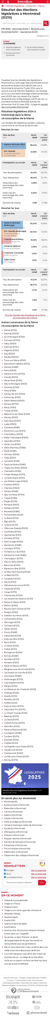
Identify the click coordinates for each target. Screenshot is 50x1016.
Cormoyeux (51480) (12, 676)
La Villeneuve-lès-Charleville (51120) (20, 689)
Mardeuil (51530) (11, 357)
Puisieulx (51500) (11, 484)
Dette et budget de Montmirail (18, 822)
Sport (8, 874)
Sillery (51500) (10, 343)
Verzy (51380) (10, 390)
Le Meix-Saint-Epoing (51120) (17, 572)
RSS (29, 980)
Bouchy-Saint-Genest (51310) (17, 609)
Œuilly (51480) (10, 451)
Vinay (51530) (10, 458)
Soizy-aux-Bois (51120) (14, 639)
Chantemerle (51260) (13, 753)
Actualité (10, 870)
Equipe (22, 978)
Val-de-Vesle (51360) (13, 380)
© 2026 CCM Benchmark (38, 985)
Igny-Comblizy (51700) (14, 494)
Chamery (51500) (11, 488)
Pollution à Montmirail (14, 835)
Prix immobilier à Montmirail (17, 848)
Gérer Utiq (43, 983)
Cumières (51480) (12, 427)
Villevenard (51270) (12, 636)
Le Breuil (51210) (11, 518)
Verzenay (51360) (11, 387)
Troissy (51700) (11, 411)
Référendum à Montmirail (16, 852)
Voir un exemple (38, 870)
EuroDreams (10, 927)
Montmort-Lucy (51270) (14, 431)
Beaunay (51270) (11, 716)
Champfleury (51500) (13, 434)
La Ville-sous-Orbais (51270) (16, 756)
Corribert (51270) (11, 736)
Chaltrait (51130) (11, 743)
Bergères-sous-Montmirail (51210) (19, 669)
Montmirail (31, 47)
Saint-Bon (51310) (12, 726)
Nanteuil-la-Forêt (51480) (15, 555)
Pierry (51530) (10, 370)
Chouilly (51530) (11, 377)
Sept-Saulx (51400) (12, 421)
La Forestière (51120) (13, 619)
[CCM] (37, 997)
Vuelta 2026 (9, 920)
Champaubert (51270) (14, 683)
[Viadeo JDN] (37, 1007)
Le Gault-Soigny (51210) (14, 478)
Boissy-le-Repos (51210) (14, 602)
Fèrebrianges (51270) (13, 679)
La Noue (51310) (11, 525)
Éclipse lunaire (11, 907)
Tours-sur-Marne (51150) (15, 360)
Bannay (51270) (11, 760)
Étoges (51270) (10, 501)
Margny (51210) (10, 686)
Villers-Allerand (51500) (14, 400)
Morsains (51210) (11, 662)
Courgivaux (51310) (12, 578)
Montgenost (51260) (13, 652)
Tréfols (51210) (10, 649)
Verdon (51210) (10, 629)
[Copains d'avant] (13, 1007)
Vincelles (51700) (11, 538)
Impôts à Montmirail (13, 818)
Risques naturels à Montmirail (17, 838)
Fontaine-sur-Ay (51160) (14, 552)
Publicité (43, 978)
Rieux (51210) (10, 642)
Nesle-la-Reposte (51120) (15, 730)
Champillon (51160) (12, 471)
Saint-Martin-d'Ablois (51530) (17, 364)
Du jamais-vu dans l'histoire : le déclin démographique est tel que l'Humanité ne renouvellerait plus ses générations (23, 940)
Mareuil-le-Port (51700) (14, 374)
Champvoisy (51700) (13, 595)
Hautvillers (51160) (12, 441)
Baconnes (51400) (12, 565)
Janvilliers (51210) (11, 659)
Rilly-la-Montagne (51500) (15, 384)
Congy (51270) (10, 592)
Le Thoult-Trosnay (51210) (15, 713)
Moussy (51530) (11, 417)
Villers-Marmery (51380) (15, 447)
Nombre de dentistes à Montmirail (20, 842)
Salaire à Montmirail (13, 815)
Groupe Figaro (22, 985)
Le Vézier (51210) (11, 646)
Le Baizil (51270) (11, 575)
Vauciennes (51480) (12, 545)
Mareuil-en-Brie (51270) (14, 568)
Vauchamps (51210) (29, 32)
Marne (41, 6)
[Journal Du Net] (13, 1002)
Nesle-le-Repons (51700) (15, 666)
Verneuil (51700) (11, 404)
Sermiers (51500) (11, 454)
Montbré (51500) (11, 505)
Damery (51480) (11, 367)
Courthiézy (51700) (12, 531)
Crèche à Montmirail (13, 812)
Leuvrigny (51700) (12, 548)
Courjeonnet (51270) (13, 750)
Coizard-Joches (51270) (14, 723)
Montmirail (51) (10, 801)
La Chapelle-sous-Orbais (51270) (18, 746)
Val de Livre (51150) (12, 444)
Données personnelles (11, 983)
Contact (11, 980)
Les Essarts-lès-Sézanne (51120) (18, 599)
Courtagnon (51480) (13, 733)
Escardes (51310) (11, 740)
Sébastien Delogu (12, 913)
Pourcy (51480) (10, 632)
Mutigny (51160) (11, 612)
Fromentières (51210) (13, 515)
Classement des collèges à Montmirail (21, 855)
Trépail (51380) (10, 498)
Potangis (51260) (11, 693)
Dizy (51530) (9, 354)
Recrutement (37, 980)
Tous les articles (21, 980)
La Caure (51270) (11, 719)
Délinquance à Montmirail (15, 832)
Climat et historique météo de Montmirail (23, 825)
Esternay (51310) (11, 347)
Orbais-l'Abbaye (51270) (14, 474)
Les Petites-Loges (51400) (16, 481)
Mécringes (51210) (20, 29)
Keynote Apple (11, 917)
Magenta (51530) (11, 350)
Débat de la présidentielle (16, 900)
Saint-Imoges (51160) (13, 541)
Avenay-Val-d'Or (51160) (14, 394)
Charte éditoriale (33, 978)
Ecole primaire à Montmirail (16, 805)
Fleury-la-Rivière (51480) (15, 464)
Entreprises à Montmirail (15, 845)
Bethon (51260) (11, 605)
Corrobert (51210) (11, 625)
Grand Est (31, 6)
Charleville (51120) (12, 589)
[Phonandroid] (37, 1013)
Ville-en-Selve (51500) (13, 562)
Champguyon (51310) (13, 558)
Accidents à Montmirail (14, 828)
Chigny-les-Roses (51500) (15, 468)
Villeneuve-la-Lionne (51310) (16, 585)
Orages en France (12, 904)
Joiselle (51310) (10, 696)
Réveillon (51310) (11, 699)
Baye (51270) (9, 521)
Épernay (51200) (11, 333)
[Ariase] (13, 1012)
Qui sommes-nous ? (11, 978)
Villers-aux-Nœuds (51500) (16, 528)
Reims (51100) (10, 330)
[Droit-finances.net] (37, 1002)
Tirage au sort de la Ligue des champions (22, 910)
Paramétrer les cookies (29, 983)
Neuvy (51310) (10, 582)
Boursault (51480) (12, 511)
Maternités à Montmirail (15, 808)
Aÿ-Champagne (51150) (14, 337)
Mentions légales (9, 985)
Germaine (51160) (12, 461)
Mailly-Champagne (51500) (16, 437)
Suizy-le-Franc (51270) (14, 706)
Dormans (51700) (12, 340)
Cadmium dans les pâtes (15, 924)
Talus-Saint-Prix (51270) (14, 709)
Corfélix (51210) (10, 703)
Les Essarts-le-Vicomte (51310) (18, 672)
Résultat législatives (15, 6)
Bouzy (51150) (10, 407)
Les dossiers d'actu (14, 877)
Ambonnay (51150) (12, 397)
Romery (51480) (11, 656)
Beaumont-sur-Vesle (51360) (17, 414)
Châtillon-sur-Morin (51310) (16, 615)
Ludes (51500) (10, 424)
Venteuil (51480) (11, 491)
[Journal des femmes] (13, 997)
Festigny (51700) (11, 508)
